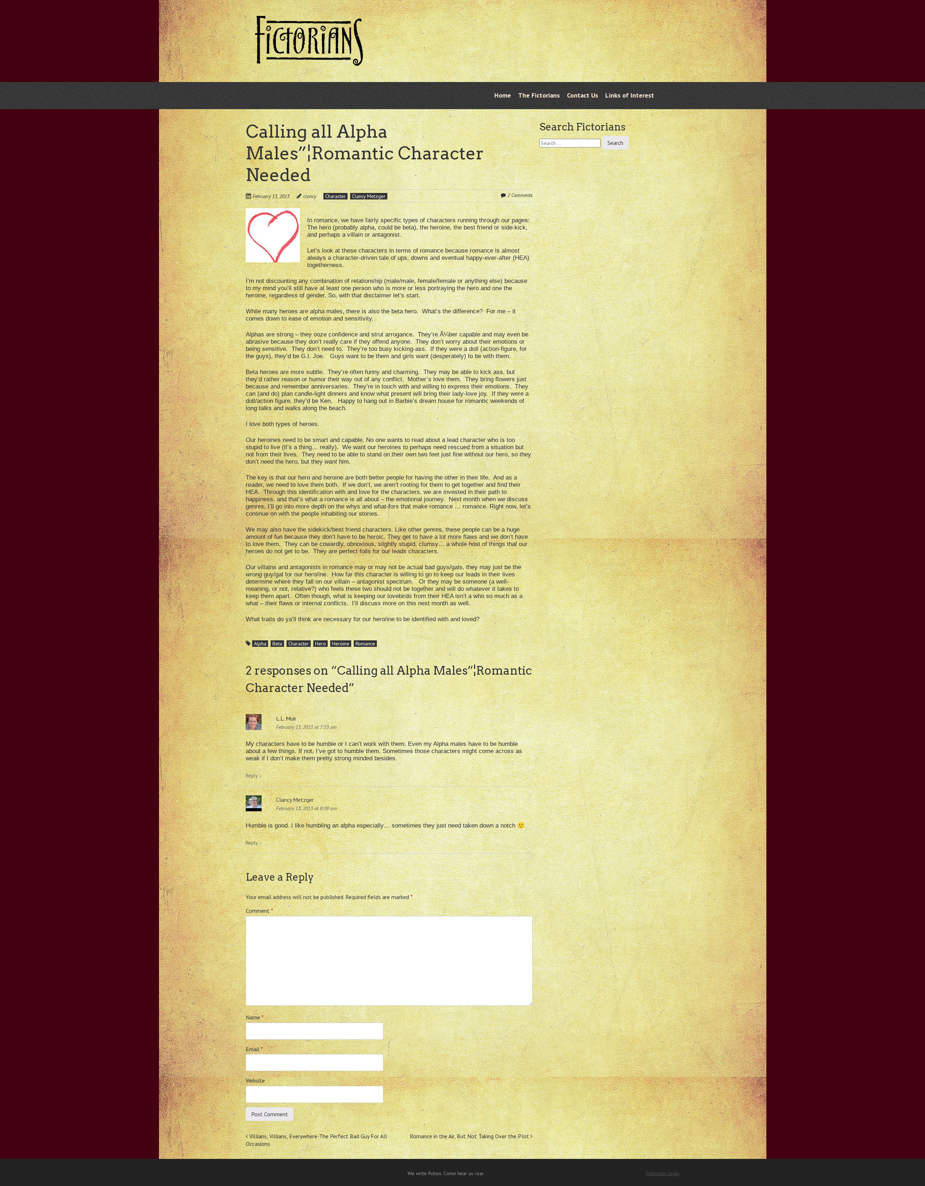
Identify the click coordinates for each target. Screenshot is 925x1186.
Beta (277, 643)
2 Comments (520, 195)
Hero (320, 643)
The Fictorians (539, 95)
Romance (365, 643)
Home (502, 95)
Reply (254, 775)
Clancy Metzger (369, 196)
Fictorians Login (662, 1173)
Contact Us (582, 95)
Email (254, 1049)
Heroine (340, 643)
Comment (259, 910)
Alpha (260, 643)
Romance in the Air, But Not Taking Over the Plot (470, 1136)
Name (255, 1017)
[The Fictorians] (309, 60)
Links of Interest (629, 95)
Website (255, 1080)
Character (335, 196)
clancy (309, 196)
